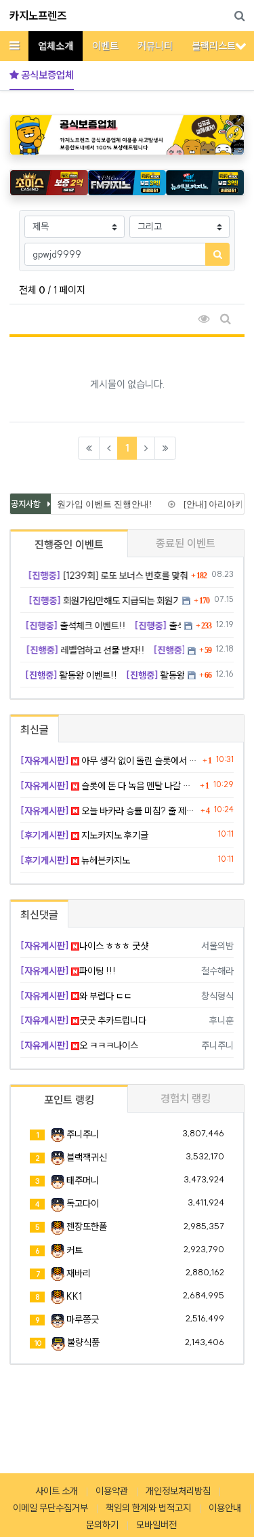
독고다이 (82, 1203)
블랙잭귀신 (86, 1157)
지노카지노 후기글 (84, 835)
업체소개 (55, 45)
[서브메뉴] (241, 45)
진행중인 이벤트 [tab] (69, 544)
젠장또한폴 (86, 1226)
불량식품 (83, 1342)
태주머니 (82, 1180)
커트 (74, 1250)
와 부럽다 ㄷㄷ (76, 996)
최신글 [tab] (34, 729)
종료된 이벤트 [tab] (185, 543)
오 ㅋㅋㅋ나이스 (79, 1045)
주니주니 (82, 1134)
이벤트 (105, 45)
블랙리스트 (214, 45)
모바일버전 (156, 1525)
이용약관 (112, 1491)
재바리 (78, 1273)
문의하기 (102, 1525)
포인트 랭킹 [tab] (69, 1099)
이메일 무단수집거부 (50, 1508)
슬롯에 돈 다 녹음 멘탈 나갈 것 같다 (108, 786)
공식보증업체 (46, 74)
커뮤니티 (155, 45)
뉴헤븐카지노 (75, 860)
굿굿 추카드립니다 (83, 1020)
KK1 (74, 1296)
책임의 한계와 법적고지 (148, 1508)
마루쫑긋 (82, 1319)
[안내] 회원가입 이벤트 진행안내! (83, 504)
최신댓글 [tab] (39, 914)
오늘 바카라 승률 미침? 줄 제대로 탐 (108, 811)
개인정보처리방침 (178, 1491)
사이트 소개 (56, 1491)
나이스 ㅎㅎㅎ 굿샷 (84, 946)
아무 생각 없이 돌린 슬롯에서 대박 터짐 (109, 761)
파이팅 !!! (68, 971)
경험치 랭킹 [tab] (186, 1098)
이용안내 (225, 1508)
